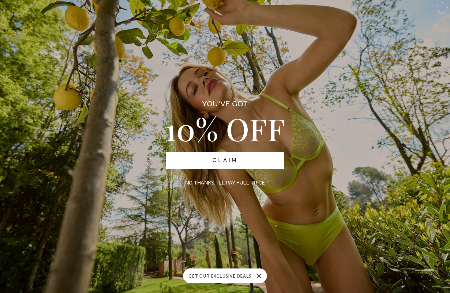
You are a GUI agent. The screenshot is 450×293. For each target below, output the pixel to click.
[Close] (259, 275)
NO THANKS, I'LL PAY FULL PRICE (225, 183)
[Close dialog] (442, 7)
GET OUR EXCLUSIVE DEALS (220, 276)
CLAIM (225, 160)
